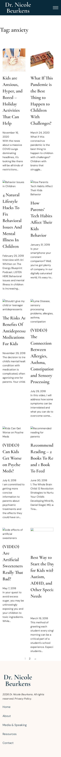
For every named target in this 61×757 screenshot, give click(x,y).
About (7, 716)
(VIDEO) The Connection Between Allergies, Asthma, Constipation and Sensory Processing (42, 356)
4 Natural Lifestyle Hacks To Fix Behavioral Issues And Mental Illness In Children (12, 220)
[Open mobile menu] (55, 7)
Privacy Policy (23, 698)
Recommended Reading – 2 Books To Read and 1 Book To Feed (44, 458)
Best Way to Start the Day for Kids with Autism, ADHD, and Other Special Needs (42, 577)
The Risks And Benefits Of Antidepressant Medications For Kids (16, 331)
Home (7, 707)
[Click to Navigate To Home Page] (18, 7)
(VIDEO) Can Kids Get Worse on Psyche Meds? (12, 458)
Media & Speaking (15, 725)
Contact (8, 743)
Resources (10, 734)
